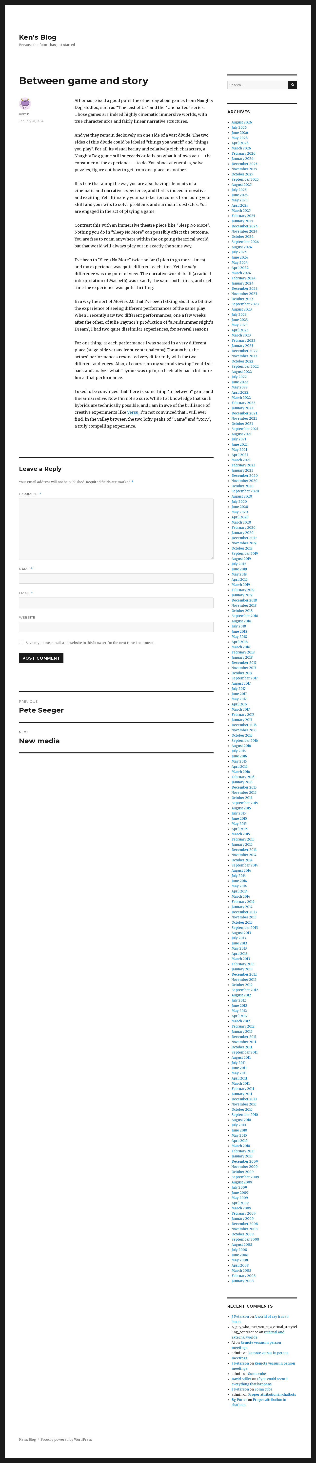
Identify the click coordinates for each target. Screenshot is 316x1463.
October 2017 (242, 673)
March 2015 (241, 834)
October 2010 (242, 1109)
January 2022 (242, 408)
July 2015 (239, 813)
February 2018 (243, 652)
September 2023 (245, 304)
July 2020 (239, 502)
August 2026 (242, 122)
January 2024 (243, 283)
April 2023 (240, 330)
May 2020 (240, 512)
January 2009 (243, 1219)
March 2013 (241, 959)
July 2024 (239, 252)
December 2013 (244, 912)
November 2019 (244, 543)
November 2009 (244, 1167)
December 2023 (244, 289)
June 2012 (239, 1006)
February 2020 (244, 528)
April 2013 (240, 954)
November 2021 (244, 418)
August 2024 (242, 247)
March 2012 (241, 1021)
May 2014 (239, 886)
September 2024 (245, 242)
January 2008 (243, 1281)
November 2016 (244, 730)
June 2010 (239, 1130)
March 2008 (241, 1271)
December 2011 (244, 1037)
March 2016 (241, 772)
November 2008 (244, 1229)
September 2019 (245, 554)
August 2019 (241, 559)
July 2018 (239, 626)
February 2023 (243, 340)
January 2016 (242, 782)
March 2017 (241, 709)
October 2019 (242, 548)
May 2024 (240, 263)
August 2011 (241, 1057)
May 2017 (239, 699)
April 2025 (240, 205)
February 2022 (243, 403)
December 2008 (245, 1224)
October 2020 (243, 486)
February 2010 (243, 1151)
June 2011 (239, 1068)
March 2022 (241, 398)
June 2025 (240, 195)
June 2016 (239, 756)
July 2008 (239, 1250)
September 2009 (245, 1177)
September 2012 (245, 990)
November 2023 (244, 294)
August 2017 (241, 683)
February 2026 (243, 153)
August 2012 (241, 995)
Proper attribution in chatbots (272, 1394)
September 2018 (245, 616)
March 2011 (241, 1083)
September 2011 (244, 1052)
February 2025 (243, 216)
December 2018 (244, 600)
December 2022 (244, 351)
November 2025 (244, 169)
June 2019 (239, 569)
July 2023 (239, 314)
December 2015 (244, 787)
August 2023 (242, 309)
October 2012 (242, 985)
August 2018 (241, 621)
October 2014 (242, 860)
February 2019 (243, 590)
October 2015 (242, 798)
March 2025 (241, 211)
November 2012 (244, 980)
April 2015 (239, 829)
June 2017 (239, 694)
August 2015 (241, 808)
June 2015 (239, 818)
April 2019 (239, 579)
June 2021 (239, 444)
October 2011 (242, 1047)
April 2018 (240, 642)
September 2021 (245, 429)
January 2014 (242, 907)
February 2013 (243, 964)
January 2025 (242, 221)
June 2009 (240, 1193)
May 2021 (239, 450)
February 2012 (243, 1026)
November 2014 (244, 855)
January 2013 (242, 969)
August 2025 (242, 185)
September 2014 (245, 865)
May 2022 (240, 387)
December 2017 (244, 663)
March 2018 (241, 647)
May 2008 (240, 1260)
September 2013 (245, 928)
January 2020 (243, 533)
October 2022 (242, 361)
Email (26, 593)
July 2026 (239, 127)
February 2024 (244, 278)
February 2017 (243, 715)
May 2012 (239, 1011)
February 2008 (244, 1276)
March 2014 (241, 896)
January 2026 (242, 159)
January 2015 (242, 844)
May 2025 (239, 200)
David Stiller (241, 1379)
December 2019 (244, 538)
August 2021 (241, 434)
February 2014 (243, 902)
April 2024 (240, 268)
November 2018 (244, 605)
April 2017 (239, 704)
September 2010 (245, 1115)
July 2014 (239, 876)
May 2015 (239, 824)
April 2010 (240, 1141)
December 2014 (244, 850)
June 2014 (239, 881)
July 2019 (239, 564)
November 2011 (244, 1042)
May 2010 (239, 1135)
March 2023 (241, 335)
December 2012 (244, 974)
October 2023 (242, 299)
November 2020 (244, 481)
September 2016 (245, 741)
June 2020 (240, 507)
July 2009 (239, 1187)
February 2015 (243, 839)
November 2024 (244, 231)
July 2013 (239, 938)
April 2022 (240, 392)
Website (27, 617)
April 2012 (240, 1016)
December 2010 (244, 1099)
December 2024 (245, 226)
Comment (30, 494)
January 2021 (242, 470)
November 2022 (244, 356)
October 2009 (243, 1172)
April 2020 (240, 517)
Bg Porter (239, 1400)
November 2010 (244, 1104)
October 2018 (242, 611)
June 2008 (240, 1255)
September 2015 (245, 803)
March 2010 (241, 1146)
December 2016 (244, 725)
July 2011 (238, 1063)
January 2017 (242, 720)
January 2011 (242, 1094)
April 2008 (240, 1265)
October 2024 (243, 237)
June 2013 (239, 943)
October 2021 (242, 424)
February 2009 (244, 1213)
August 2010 (241, 1120)
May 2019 (239, 574)
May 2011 (239, 1073)
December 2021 (244, 413)
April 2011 (239, 1078)
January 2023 (242, 346)
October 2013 (242, 922)
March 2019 (241, 585)
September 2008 (245, 1239)
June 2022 (240, 382)
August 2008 (242, 1245)
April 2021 (240, 455)
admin (24, 114)
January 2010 (242, 1156)
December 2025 (244, 164)
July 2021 (239, 439)
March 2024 (241, 273)
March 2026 (241, 148)
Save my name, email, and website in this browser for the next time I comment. (90, 643)
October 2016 (242, 735)
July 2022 (239, 377)
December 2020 (245, 476)
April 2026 (240, 143)
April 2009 (240, 1203)
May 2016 (239, 761)
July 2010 (239, 1125)
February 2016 (243, 777)
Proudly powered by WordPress (66, 1440)
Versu (132, 412)
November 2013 (244, 917)
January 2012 (242, 1032)
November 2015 (244, 793)
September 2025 (245, 179)
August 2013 (241, 933)
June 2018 (239, 631)
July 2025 (239, 190)
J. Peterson (240, 1317)
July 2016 (239, 751)
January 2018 (242, 657)
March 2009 (241, 1208)
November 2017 (244, 668)
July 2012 (239, 1000)
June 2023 (240, 320)
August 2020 (242, 496)
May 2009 (240, 1198)
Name (26, 569)
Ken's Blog (38, 37)
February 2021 (243, 465)
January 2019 (242, 595)
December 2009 (245, 1161)
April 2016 (239, 767)
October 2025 (242, 174)
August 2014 (241, 870)
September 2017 (244, 678)
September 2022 (245, 366)
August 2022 (242, 372)
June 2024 (240, 257)
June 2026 (240, 133)
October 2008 (243, 1234)
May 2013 (239, 948)
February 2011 (243, 1089)
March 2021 (241, 460)
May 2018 (239, 637)
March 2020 (241, 522)
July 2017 (238, 689)
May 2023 (240, 325)
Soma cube (257, 1374)
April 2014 (240, 891)
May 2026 (240, 138)
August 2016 (241, 746)
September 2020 (245, 491)
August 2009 (242, 1182)
